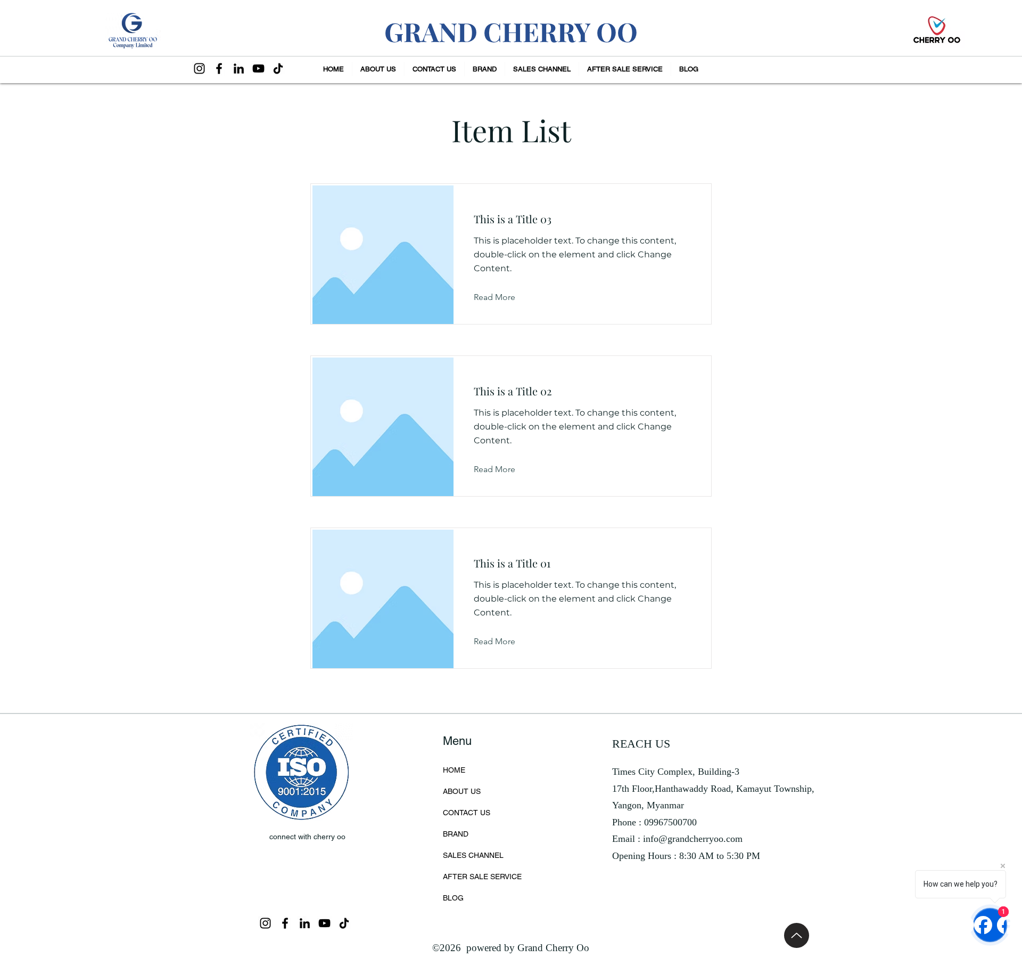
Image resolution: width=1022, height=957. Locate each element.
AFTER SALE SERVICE (482, 876)
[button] (485, 69)
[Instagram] (199, 68)
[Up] (796, 935)
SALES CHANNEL (473, 855)
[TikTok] (278, 68)
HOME (454, 770)
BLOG (453, 898)
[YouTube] (258, 68)
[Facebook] (219, 68)
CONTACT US (466, 812)
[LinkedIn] (239, 68)
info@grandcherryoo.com (693, 838)
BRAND (455, 834)
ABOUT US (462, 791)
